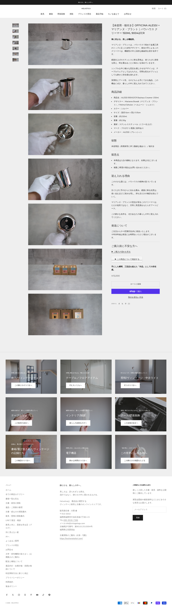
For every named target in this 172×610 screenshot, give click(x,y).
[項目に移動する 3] (15, 37)
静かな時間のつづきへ (78, 460)
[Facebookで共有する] (119, 304)
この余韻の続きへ (131, 423)
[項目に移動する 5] (15, 48)
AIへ (7, 536)
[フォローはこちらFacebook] (7, 595)
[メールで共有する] (129, 304)
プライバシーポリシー (15, 577)
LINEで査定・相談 (13, 520)
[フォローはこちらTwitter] (13, 595)
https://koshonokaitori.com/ (71, 538)
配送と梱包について (14, 561)
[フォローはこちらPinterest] (31, 595)
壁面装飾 (61, 14)
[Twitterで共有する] (122, 304)
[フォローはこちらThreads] (25, 595)
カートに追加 (135, 284)
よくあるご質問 (12, 541)
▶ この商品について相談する (126, 259)
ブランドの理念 (84, 14)
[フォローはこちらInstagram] (19, 595)
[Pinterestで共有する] (126, 304)
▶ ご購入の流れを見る (121, 252)
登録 (138, 517)
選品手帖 (99, 14)
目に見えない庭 (12, 532)
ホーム (8, 490)
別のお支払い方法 (135, 297)
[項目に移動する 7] (15, 60)
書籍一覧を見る (12, 499)
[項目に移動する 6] (15, 54)
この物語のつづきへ (22, 460)
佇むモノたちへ (75, 385)
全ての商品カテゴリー (15, 494)
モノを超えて (113, 14)
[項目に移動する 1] (15, 25)
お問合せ (127, 14)
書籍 (51, 14)
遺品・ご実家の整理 (14, 507)
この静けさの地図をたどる (134, 460)
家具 (42, 14)
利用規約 (9, 582)
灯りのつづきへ (130, 385)
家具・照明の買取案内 (15, 516)
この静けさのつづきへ (23, 385)
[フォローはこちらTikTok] (43, 595)
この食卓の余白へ (22, 423)
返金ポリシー (11, 586)
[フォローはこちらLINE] (49, 595)
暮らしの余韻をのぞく (78, 423)
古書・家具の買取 (13, 503)
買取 (71, 14)
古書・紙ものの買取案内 (16, 511)
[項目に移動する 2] (15, 31)
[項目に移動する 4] (15, 42)
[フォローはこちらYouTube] (37, 595)
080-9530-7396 (71, 520)
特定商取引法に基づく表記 (17, 573)
